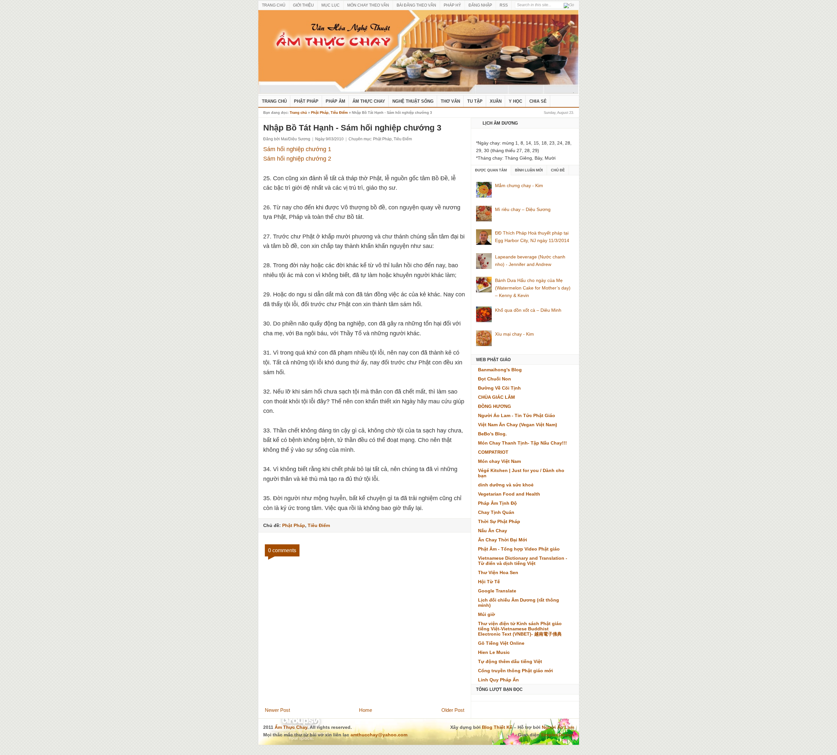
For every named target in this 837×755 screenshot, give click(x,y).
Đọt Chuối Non (494, 378)
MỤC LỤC (330, 5)
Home (365, 710)
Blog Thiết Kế (497, 727)
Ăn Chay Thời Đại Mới (502, 539)
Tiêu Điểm (339, 112)
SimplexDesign (557, 734)
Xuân (496, 101)
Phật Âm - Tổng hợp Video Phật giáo (519, 549)
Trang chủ (298, 112)
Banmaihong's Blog (500, 369)
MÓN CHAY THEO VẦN (368, 5)
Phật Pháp (306, 101)
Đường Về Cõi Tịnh (499, 388)
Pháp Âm (335, 101)
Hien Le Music (494, 652)
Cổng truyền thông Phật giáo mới (515, 670)
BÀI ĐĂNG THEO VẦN (416, 5)
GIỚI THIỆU (303, 5)
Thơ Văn (450, 101)
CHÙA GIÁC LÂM (496, 397)
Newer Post (277, 710)
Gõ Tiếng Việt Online (501, 643)
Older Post (452, 710)
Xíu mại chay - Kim (514, 334)
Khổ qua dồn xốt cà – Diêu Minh (528, 310)
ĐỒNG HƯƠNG (494, 406)
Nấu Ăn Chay (492, 530)
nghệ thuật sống (413, 101)
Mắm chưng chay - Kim (519, 185)
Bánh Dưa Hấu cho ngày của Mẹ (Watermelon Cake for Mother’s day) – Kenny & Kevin (533, 288)
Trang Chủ (274, 101)
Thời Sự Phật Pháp (499, 521)
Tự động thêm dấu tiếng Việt (510, 661)
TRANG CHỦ (273, 5)
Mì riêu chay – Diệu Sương (523, 209)
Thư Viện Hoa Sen (498, 572)
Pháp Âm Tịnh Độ (497, 503)
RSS (504, 5)
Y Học (515, 101)
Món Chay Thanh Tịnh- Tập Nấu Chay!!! (522, 443)
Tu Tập (475, 101)
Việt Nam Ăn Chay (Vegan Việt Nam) (517, 424)
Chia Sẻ (538, 101)
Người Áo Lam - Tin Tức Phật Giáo (516, 415)
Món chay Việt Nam (499, 461)
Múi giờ (486, 614)
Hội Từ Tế (489, 581)
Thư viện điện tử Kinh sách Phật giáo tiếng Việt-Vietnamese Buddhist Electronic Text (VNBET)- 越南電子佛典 (520, 629)
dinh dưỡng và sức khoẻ (506, 484)
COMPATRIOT (493, 452)
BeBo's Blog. (492, 433)
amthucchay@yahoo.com (378, 734)
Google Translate (497, 590)
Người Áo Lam (558, 727)
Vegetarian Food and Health (509, 494)
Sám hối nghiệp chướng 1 (297, 149)
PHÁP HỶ (452, 5)
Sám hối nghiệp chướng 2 (297, 158)
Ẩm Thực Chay (368, 101)
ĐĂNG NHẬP (480, 5)
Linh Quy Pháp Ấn (498, 679)
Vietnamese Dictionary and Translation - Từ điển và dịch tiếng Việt (522, 560)
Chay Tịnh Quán (496, 512)
